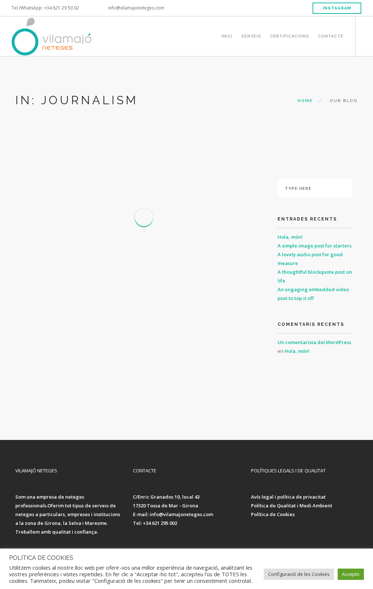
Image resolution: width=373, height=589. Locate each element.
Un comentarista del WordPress (314, 342)
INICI (226, 35)
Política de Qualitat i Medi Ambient (291, 505)
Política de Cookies (273, 514)
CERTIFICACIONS (289, 35)
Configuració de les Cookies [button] (299, 574)
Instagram (337, 8)
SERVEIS (251, 35)
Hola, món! (290, 237)
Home (305, 100)
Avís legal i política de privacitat (288, 497)
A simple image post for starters (315, 245)
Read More (53, 411)
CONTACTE (330, 35)
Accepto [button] (351, 574)
